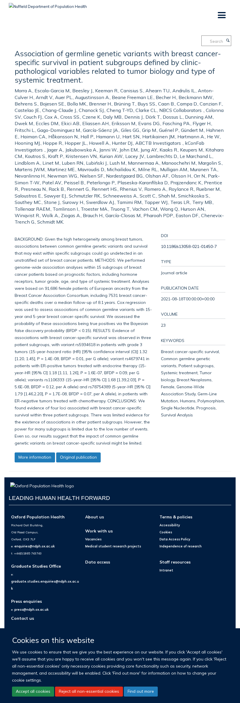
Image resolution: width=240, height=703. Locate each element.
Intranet (166, 570)
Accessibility (170, 525)
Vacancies (93, 539)
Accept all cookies (33, 691)
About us (94, 516)
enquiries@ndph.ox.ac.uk (34, 546)
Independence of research (181, 546)
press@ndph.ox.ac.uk (31, 609)
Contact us (22, 618)
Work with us (99, 530)
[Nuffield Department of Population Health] (48, 4)
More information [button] (34, 457)
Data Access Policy (175, 539)
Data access (97, 561)
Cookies (166, 532)
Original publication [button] (78, 457)
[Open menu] (221, 15)
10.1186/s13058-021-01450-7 (189, 246)
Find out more (141, 691)
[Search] (227, 41)
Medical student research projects (113, 546)
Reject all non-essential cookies (89, 691)
